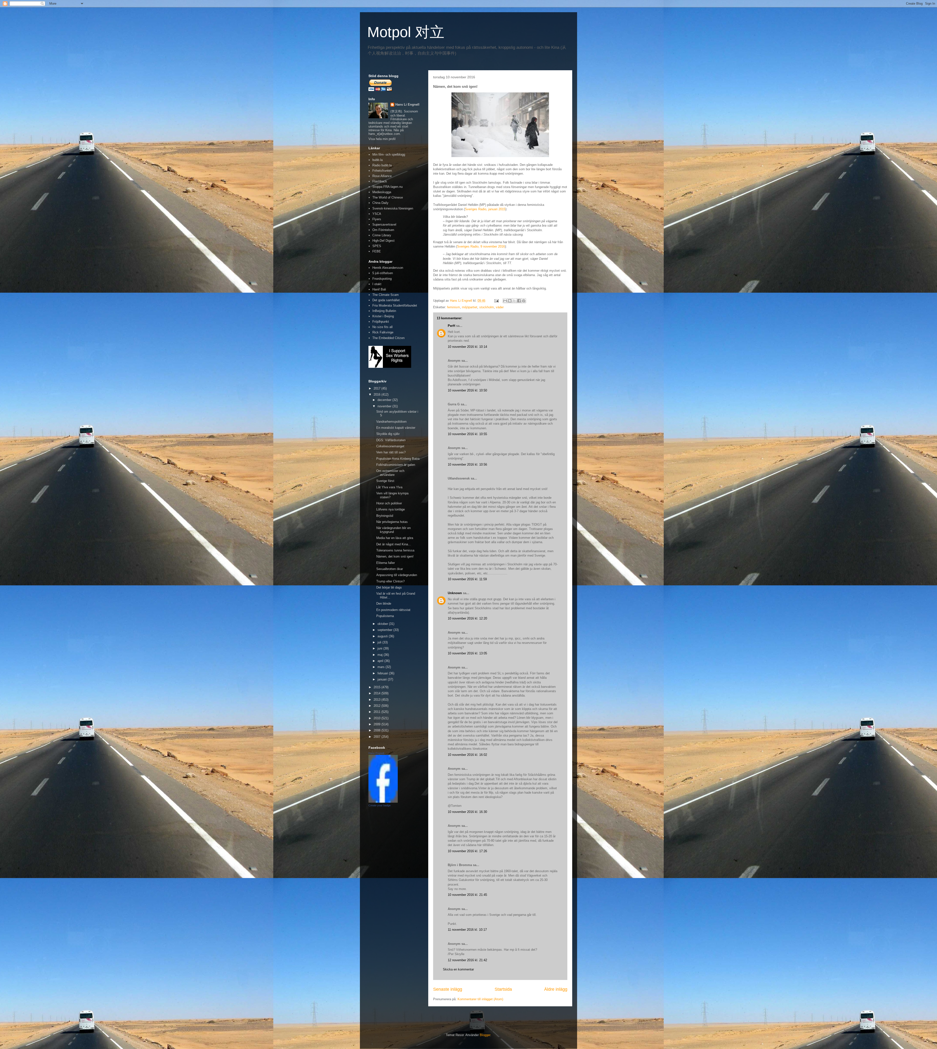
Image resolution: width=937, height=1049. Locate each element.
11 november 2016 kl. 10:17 (467, 929)
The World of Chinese (387, 197)
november (384, 406)
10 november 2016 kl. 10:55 (467, 434)
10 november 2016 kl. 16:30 (467, 812)
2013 (377, 699)
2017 (377, 388)
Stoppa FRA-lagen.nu (387, 187)
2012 (377, 706)
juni (380, 648)
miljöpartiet (469, 307)
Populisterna (385, 616)
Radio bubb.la (382, 165)
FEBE (376, 251)
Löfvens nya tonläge (390, 509)
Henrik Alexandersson (387, 268)
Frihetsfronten (382, 170)
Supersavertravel (384, 224)
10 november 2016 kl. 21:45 (467, 895)
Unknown (455, 593)
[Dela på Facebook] (519, 300)
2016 (377, 394)
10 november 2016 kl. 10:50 (467, 390)
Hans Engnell (376, 753)
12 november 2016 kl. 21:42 (467, 960)
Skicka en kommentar (458, 969)
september (385, 630)
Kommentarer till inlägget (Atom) (480, 999)
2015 (377, 687)
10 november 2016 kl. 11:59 (467, 579)
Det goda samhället (386, 300)
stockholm (486, 307)
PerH (451, 326)
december (384, 400)
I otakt (376, 284)
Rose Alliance (382, 176)
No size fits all (382, 327)
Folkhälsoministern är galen (395, 465)
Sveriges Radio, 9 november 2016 (481, 246)
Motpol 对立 (405, 32)
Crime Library (381, 235)
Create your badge (379, 805)
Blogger (485, 1035)
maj (380, 655)
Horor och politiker (389, 503)
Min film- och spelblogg (388, 154)
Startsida (503, 989)
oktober (383, 624)
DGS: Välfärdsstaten (391, 440)
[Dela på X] (514, 300)
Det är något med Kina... (393, 544)
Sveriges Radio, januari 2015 (485, 209)
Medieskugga (381, 192)
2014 (377, 693)
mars (381, 667)
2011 (377, 712)
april (380, 661)
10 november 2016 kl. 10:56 (467, 464)
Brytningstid (384, 516)
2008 (377, 730)
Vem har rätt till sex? (391, 452)
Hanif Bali (379, 289)
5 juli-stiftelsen (382, 273)
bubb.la (377, 160)
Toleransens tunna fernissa (395, 550)
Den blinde (383, 603)
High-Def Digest (383, 240)
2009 (377, 724)
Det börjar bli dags (389, 587)
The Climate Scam (385, 295)
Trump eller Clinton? (390, 581)
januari (382, 679)
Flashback (379, 181)
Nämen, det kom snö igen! (395, 556)
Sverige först (385, 481)
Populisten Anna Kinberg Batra (397, 458)
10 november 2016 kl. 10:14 (467, 347)
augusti (383, 636)
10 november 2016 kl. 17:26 (467, 851)
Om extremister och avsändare (390, 473)
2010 (377, 718)
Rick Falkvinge (382, 332)
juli (379, 642)
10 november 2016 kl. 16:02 (467, 755)
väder (500, 307)
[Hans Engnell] (383, 801)
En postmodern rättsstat (393, 610)
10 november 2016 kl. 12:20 (467, 618)
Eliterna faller (385, 563)
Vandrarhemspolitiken (391, 421)
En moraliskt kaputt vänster (395, 428)
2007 (377, 737)
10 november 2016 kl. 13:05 (467, 653)
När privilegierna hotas (392, 522)
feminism (453, 307)
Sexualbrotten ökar (389, 569)
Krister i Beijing (383, 316)
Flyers (376, 219)
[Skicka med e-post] (505, 300)
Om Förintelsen (383, 230)
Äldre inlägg (555, 989)
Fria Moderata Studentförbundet (394, 305)
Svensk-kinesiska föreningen (392, 208)
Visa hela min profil (382, 139)
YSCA (376, 214)
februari (383, 673)
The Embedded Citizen (388, 338)
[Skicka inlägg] (496, 300)
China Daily (380, 203)
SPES (376, 246)
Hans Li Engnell (407, 104)
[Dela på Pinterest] (523, 300)
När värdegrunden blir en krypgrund (393, 530)
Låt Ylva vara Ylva (389, 487)
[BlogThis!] (509, 300)
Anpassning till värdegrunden (396, 575)
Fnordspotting (382, 278)
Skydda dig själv (388, 434)
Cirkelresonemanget (390, 446)
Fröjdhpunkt (380, 321)
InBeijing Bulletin (384, 311)
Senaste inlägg (447, 989)
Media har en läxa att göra (394, 538)
